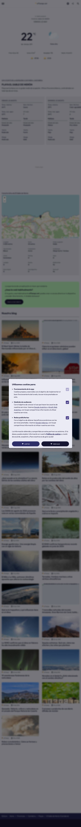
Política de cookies (53, 434)
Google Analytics (40, 407)
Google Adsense (42, 423)
